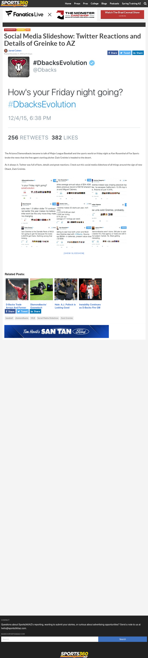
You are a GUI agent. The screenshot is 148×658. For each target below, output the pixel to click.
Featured (21, 29)
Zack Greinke (67, 318)
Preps (77, 3)
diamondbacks (21, 318)
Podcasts (114, 3)
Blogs (104, 3)
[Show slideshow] (74, 253)
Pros (85, 3)
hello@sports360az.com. (14, 628)
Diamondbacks (10, 29)
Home (68, 3)
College (95, 3)
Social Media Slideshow (47, 318)
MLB (33, 318)
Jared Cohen (14, 51)
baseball (9, 318)
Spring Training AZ (131, 3)
